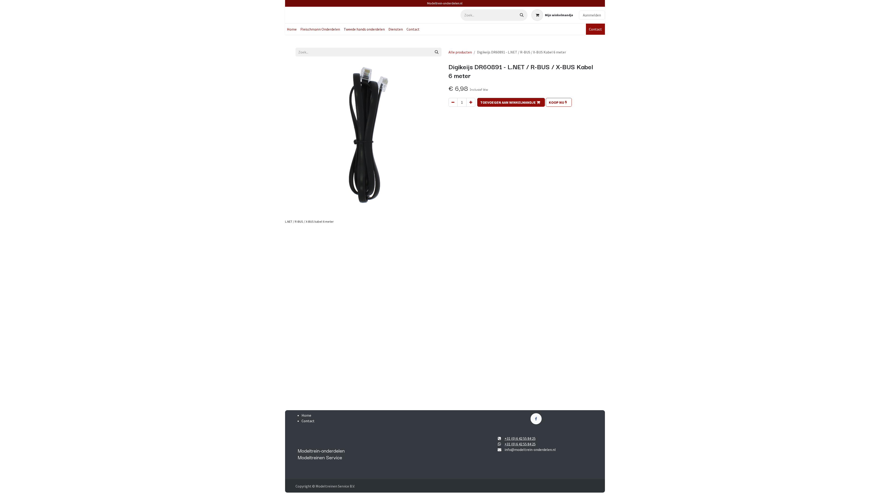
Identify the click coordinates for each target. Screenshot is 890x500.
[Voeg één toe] (470, 102)
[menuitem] (292, 29)
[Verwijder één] (453, 102)
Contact (595, 29)
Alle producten (460, 52)
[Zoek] (522, 15)
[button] (511, 102)
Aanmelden (592, 15)
